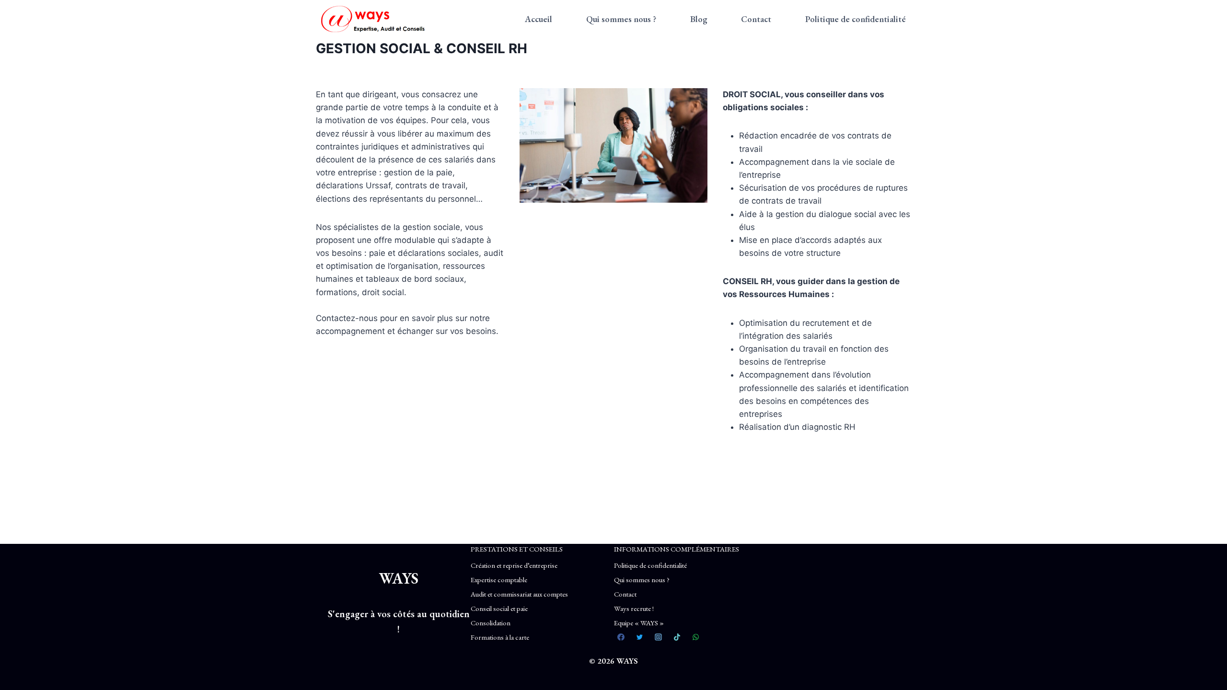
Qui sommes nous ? (621, 18)
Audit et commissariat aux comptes (519, 593)
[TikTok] (677, 637)
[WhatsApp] (696, 637)
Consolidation (490, 622)
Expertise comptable (499, 579)
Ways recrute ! (634, 608)
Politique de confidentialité (855, 18)
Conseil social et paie (499, 608)
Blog (698, 18)
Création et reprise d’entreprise (514, 565)
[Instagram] (658, 637)
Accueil (538, 18)
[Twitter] (640, 637)
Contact (756, 18)
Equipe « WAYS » (639, 622)
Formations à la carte (500, 637)
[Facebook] (621, 637)
